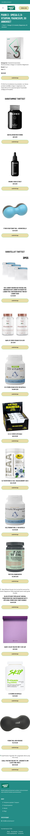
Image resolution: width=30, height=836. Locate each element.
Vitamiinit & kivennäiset (14, 63)
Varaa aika (24, 8)
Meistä (5, 808)
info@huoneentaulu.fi (8, 821)
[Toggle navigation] (3, 8)
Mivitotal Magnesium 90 (15, 574)
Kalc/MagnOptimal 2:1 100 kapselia (15, 527)
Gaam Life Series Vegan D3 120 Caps (15, 340)
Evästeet (20, 831)
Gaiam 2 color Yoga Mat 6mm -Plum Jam (15, 647)
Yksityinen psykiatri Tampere (11, 802)
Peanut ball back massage (15, 740)
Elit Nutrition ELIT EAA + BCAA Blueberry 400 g (15, 481)
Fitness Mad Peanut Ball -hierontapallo (15, 228)
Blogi (5, 811)
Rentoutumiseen (5, 64)
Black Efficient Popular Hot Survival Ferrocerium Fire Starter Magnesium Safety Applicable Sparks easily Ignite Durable (15, 598)
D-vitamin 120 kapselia (15, 694)
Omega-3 (12, 64)
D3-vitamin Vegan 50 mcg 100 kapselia (15, 387)
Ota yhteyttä (14, 831)
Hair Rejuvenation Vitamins (15, 135)
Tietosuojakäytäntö (12, 833)
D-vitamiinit (19, 64)
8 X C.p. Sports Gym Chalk (15, 434)
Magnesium (25, 64)
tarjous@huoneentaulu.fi (6, 2)
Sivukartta (20, 833)
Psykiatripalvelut (8, 805)
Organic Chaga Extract (15, 181)
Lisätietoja (15, 78)
